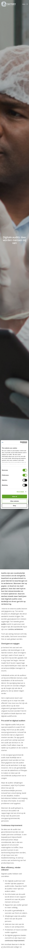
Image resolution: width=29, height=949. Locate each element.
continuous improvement (14, 940)
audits (3, 624)
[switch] (25, 475)
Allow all (14, 496)
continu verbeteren (15, 629)
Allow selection (14, 501)
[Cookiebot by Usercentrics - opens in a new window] (20, 442)
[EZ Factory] (8, 4)
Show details (20, 491)
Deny (14, 505)
